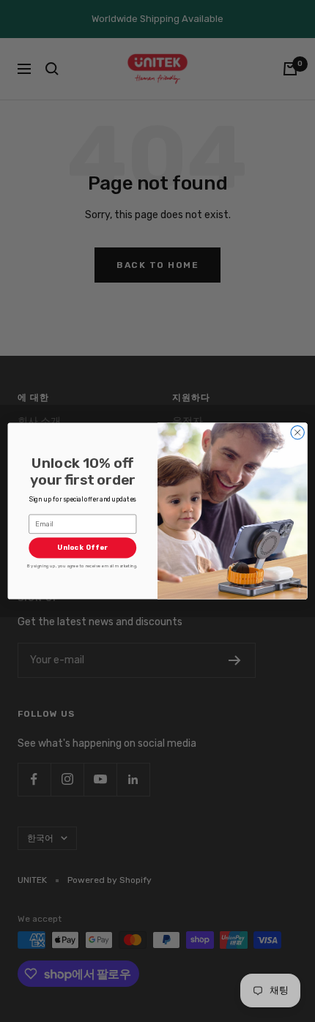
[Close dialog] (297, 432)
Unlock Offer (82, 547)
